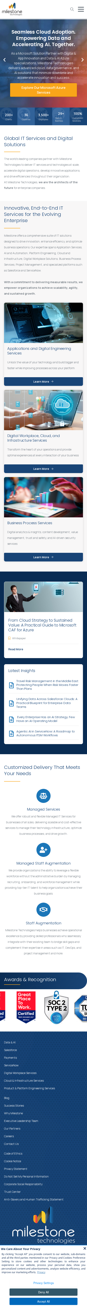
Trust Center (12, 1192)
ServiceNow (11, 1065)
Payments (10, 1057)
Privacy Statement (15, 1169)
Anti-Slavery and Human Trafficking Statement (34, 1199)
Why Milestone (13, 1113)
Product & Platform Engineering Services (29, 1088)
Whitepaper (19, 638)
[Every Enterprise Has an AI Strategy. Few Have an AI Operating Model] (11, 720)
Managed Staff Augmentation (43, 863)
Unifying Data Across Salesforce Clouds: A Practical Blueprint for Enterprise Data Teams (46, 703)
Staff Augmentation (43, 923)
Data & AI (10, 1042)
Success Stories (14, 1105)
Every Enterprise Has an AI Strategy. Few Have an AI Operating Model (45, 719)
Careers (9, 1136)
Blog (6, 1098)
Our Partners (12, 1128)
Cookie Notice (12, 1161)
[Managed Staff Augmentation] (43, 850)
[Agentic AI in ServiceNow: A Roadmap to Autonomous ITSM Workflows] (11, 734)
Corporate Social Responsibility (23, 1184)
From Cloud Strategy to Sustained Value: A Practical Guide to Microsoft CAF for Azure (42, 625)
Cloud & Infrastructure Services (24, 1080)
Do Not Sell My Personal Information (26, 1176)
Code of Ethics (13, 1153)
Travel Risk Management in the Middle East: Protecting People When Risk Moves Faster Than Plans (47, 685)
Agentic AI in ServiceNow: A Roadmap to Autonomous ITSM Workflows (45, 733)
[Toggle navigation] (81, 9)
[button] (4, 59)
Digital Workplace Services (20, 1073)
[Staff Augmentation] (43, 910)
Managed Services (43, 809)
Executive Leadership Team (21, 1121)
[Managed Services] (43, 796)
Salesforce (10, 1050)
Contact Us (11, 1144)
